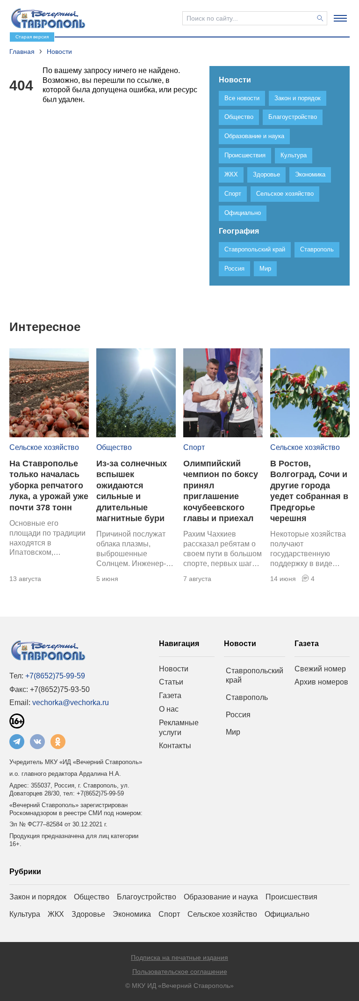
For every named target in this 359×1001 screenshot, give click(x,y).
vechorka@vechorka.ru (70, 703)
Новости (173, 669)
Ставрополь (247, 697)
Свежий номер (320, 669)
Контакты (175, 746)
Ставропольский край (254, 676)
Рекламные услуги (179, 727)
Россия (238, 715)
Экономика (132, 914)
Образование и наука (221, 897)
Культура (24, 914)
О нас (169, 709)
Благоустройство (146, 897)
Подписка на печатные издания (179, 957)
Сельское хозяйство (44, 447)
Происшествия (291, 897)
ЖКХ (56, 914)
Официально (287, 914)
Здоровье (88, 914)
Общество (114, 447)
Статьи (171, 682)
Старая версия (32, 36)
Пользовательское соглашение (179, 971)
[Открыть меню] (340, 18)
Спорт (194, 447)
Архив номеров (321, 682)
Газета (170, 695)
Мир (233, 732)
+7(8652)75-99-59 (55, 676)
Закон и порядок (37, 897)
